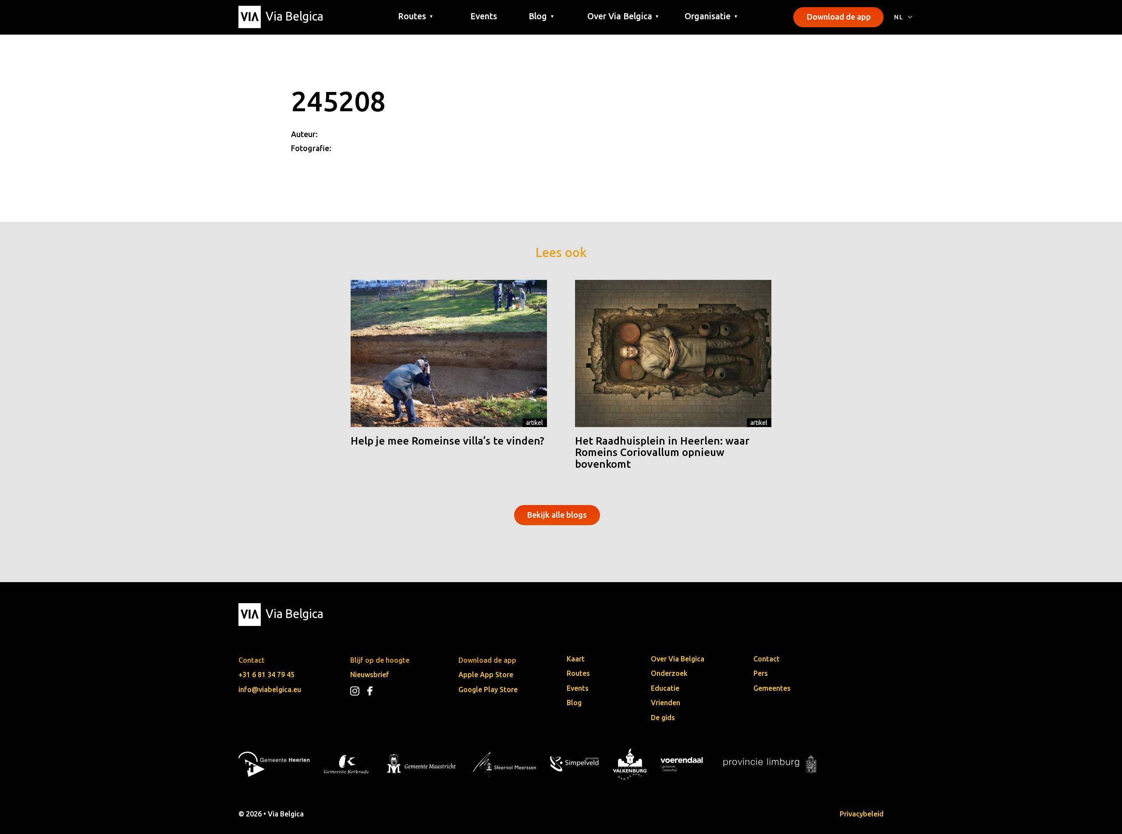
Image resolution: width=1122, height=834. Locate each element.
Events (483, 16)
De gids (663, 717)
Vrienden (665, 703)
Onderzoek (669, 673)
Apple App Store (485, 675)
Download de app (838, 16)
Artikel (534, 422)
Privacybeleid (862, 814)
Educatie (665, 688)
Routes (578, 673)
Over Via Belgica (677, 659)
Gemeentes (772, 688)
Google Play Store (488, 689)
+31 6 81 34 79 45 (266, 675)
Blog (574, 703)
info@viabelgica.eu (269, 689)
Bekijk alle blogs (557, 514)
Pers (760, 673)
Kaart (576, 659)
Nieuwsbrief (369, 675)
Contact (766, 659)
